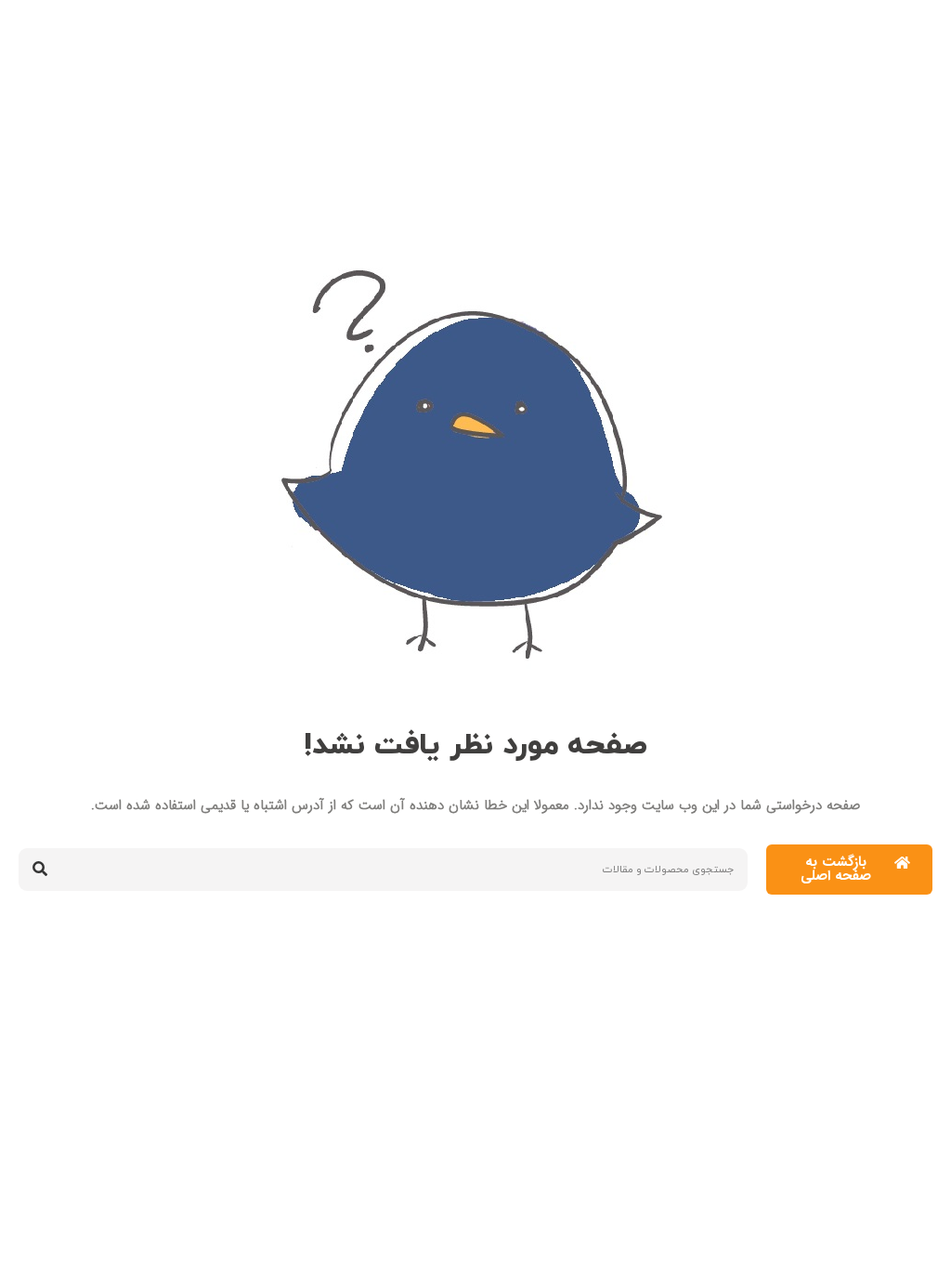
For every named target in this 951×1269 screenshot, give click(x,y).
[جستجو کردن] (40, 869)
